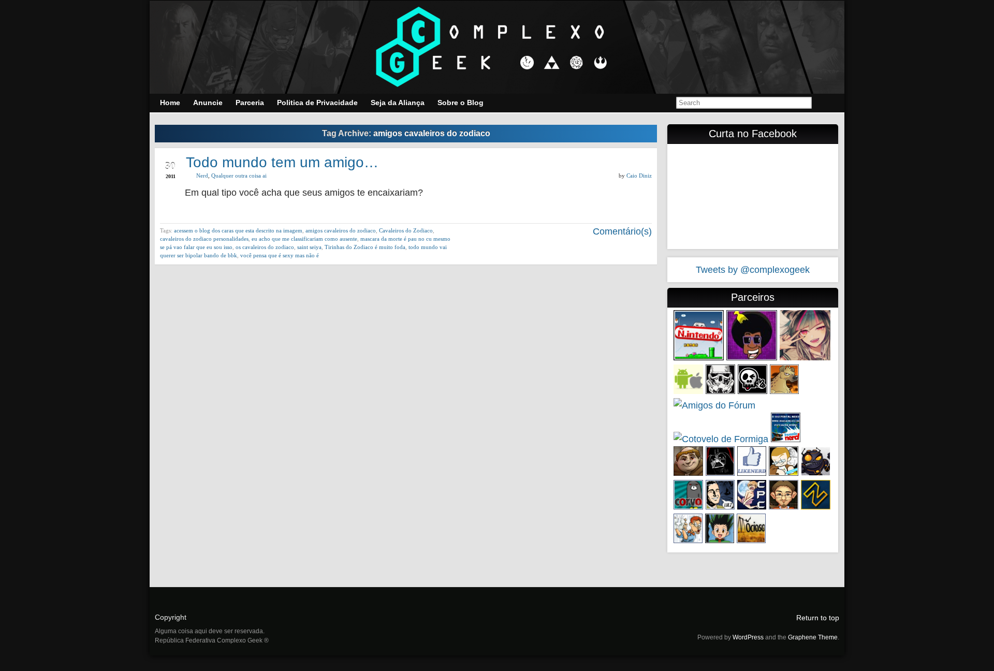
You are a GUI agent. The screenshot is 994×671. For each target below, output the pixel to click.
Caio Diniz (639, 175)
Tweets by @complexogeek (753, 270)
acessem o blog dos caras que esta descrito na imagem (238, 230)
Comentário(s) (621, 231)
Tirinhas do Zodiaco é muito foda (365, 247)
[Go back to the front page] (497, 47)
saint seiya (309, 247)
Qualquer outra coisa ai (239, 175)
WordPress (748, 637)
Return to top (817, 618)
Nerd (202, 175)
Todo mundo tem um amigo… (282, 162)
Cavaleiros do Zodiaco (406, 230)
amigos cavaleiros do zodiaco (340, 230)
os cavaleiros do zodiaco (265, 247)
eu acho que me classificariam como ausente (304, 239)
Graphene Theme (813, 637)
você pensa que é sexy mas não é (279, 255)
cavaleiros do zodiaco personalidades (204, 239)
